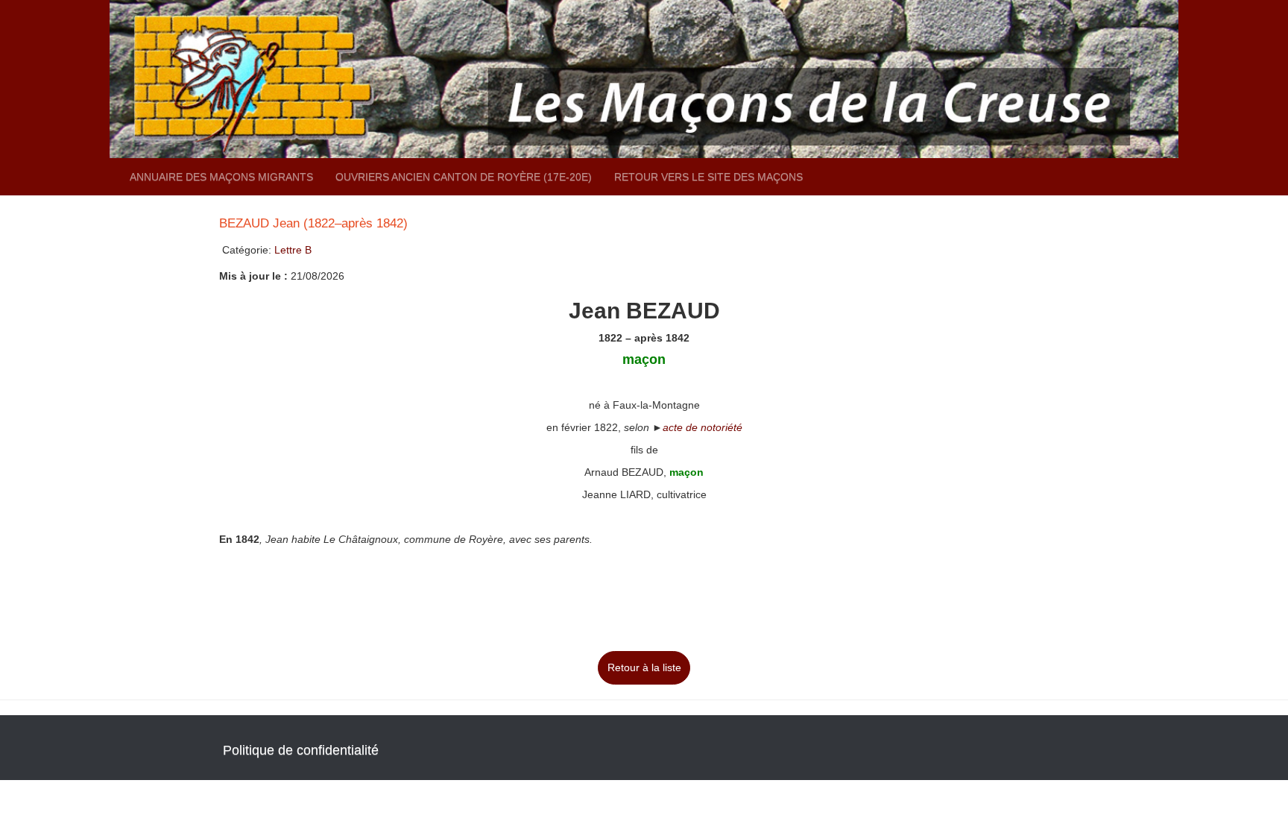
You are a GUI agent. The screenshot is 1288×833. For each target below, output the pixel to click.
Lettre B (293, 250)
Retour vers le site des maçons (708, 177)
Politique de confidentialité (301, 750)
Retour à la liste (644, 667)
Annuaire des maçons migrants (221, 177)
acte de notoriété (702, 427)
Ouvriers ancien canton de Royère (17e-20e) (463, 177)
